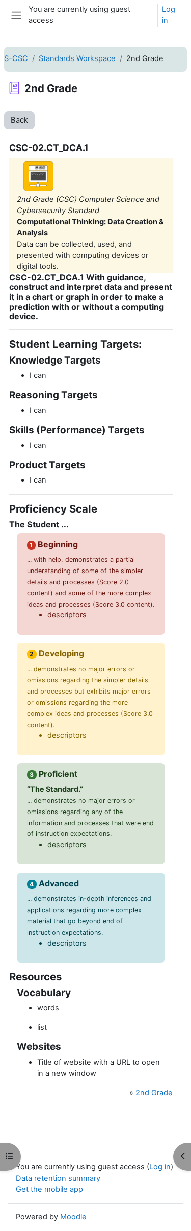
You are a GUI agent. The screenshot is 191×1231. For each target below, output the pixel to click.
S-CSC (16, 58)
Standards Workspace (77, 58)
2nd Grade (154, 1092)
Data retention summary (58, 1178)
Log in (168, 15)
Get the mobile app (49, 1189)
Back (19, 120)
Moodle (73, 1216)
